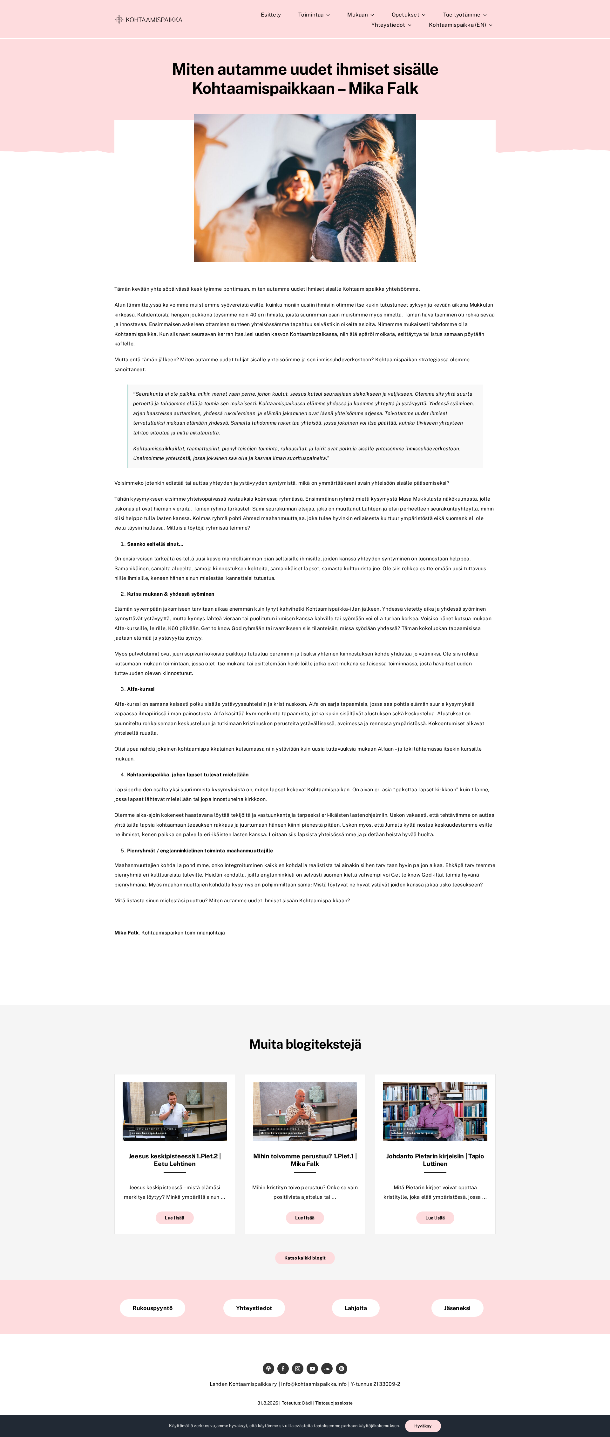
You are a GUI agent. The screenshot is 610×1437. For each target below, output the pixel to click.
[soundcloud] (327, 1368)
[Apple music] (268, 1368)
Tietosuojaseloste (334, 1403)
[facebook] (283, 1368)
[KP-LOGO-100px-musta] (148, 18)
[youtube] (312, 1368)
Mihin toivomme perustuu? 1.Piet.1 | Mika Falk (305, 1160)
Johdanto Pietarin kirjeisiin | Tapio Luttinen (435, 1160)
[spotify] (341, 1368)
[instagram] (297, 1368)
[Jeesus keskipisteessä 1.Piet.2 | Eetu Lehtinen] (175, 1087)
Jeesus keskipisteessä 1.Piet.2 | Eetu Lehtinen (175, 1160)
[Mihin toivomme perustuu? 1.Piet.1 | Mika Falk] (305, 1087)
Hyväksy (423, 1426)
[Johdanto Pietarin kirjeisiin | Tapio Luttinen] (435, 1087)
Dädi (307, 1403)
